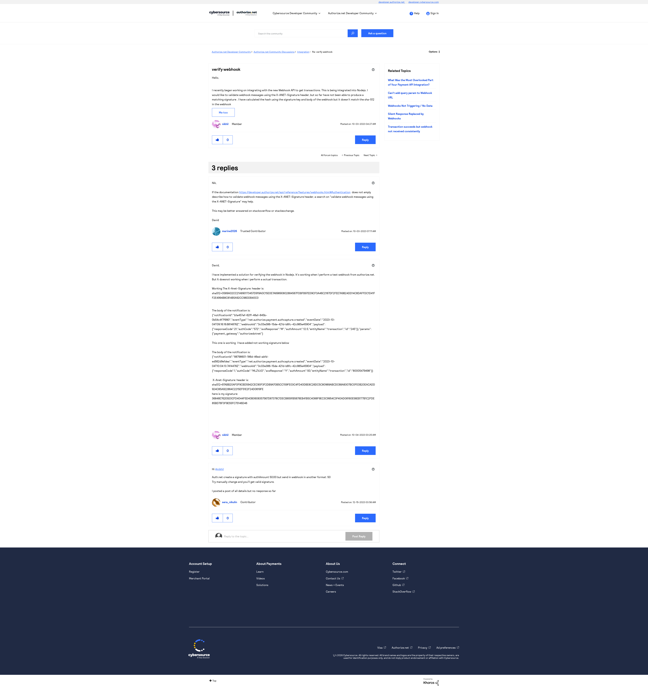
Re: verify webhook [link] (322, 51)
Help (417, 13)
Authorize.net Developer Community (351, 13)
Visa (380, 647)
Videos (260, 578)
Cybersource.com (337, 571)
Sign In (434, 13)
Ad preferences (446, 647)
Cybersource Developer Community (219, 13)
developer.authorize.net (392, 2)
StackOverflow (402, 591)
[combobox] (306, 33)
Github (397, 584)
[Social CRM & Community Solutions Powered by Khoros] (431, 681)
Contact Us (333, 578)
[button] (217, 140)
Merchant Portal (199, 578)
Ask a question (377, 33)
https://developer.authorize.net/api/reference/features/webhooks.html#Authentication (294, 192)
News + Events (335, 584)
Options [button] (433, 51)
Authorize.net (400, 647)
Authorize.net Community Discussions (274, 51)
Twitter (397, 571)
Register (194, 571)
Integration (303, 51)
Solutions (262, 584)
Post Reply (359, 536)
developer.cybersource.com (423, 2)
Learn (260, 571)
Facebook (399, 578)
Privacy (422, 647)
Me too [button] (223, 112)
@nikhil (219, 469)
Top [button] (214, 680)
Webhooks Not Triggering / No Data (410, 105)
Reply (365, 139)
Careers (331, 591)
